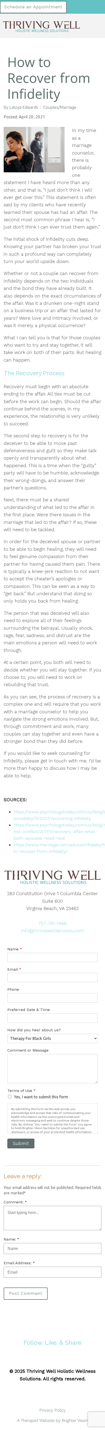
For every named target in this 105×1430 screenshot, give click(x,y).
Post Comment (25, 1293)
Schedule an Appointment (33, 7)
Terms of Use (21, 1090)
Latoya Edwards (23, 107)
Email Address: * (19, 1263)
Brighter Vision (75, 1420)
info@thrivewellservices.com (52, 931)
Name (14, 949)
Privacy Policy (52, 1410)
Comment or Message (28, 1050)
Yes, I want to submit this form (41, 1097)
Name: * (11, 1239)
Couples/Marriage (59, 107)
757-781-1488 (52, 923)
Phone (13, 989)
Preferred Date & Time (28, 1009)
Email (14, 969)
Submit (21, 1143)
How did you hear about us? (34, 1030)
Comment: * (15, 1202)
